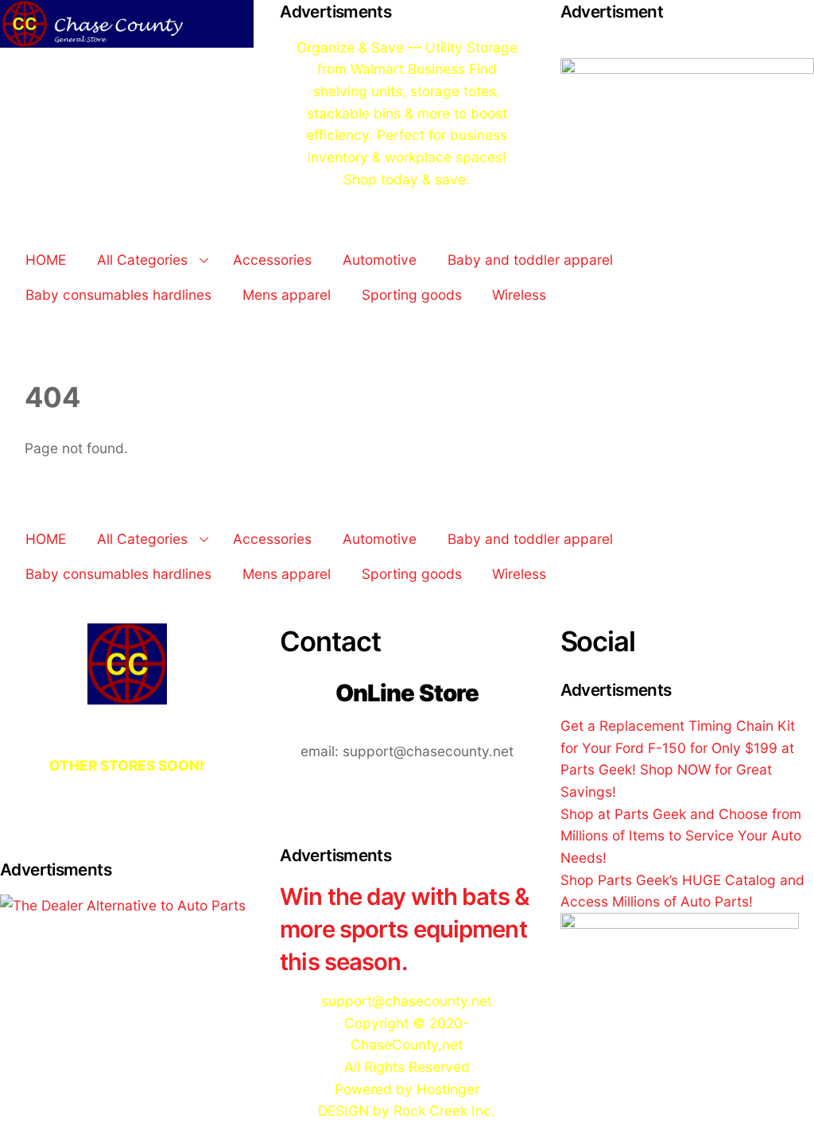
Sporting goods (412, 294)
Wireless (519, 294)
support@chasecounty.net (406, 1000)
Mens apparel (286, 294)
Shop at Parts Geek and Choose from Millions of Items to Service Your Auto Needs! (680, 836)
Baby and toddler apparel (530, 259)
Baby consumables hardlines (118, 294)
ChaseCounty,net (407, 1044)
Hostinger (448, 1089)
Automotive (380, 259)
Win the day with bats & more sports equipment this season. (404, 929)
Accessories (272, 259)
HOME (45, 259)
